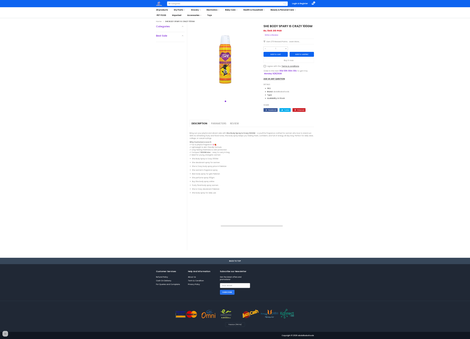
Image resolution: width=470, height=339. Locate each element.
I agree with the (274, 66)
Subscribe (227, 292)
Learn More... (294, 41)
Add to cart (275, 54)
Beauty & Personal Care (282, 10)
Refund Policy (162, 277)
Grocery (195, 10)
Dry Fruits (178, 10)
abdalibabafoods (281, 91)
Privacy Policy (194, 284)
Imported (176, 15)
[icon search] (285, 3)
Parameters (218, 123)
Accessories (193, 15)
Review (234, 123)
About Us (192, 277)
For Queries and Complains (168, 284)
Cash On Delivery (163, 280)
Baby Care (230, 10)
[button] (225, 101)
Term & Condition (196, 280)
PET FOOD (161, 15)
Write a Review (271, 35)
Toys (209, 15)
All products (162, 10)
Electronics (212, 10)
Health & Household (253, 10)
